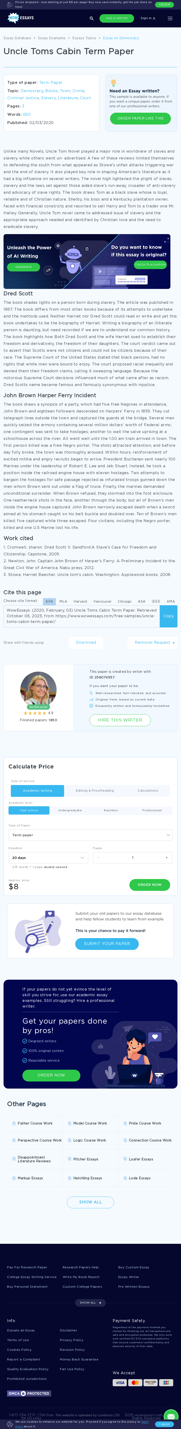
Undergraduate (70, 810)
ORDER (164, 4)
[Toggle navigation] (170, 18)
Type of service (23, 781)
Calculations (148, 791)
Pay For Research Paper (27, 1267)
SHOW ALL (88, 1302)
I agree (164, 1424)
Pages (98, 848)
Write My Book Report (81, 1277)
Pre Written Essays (134, 1287)
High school (29, 810)
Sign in (147, 18)
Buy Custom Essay (133, 1267)
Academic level (20, 803)
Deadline (15, 848)
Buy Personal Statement (27, 1287)
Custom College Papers (82, 1287)
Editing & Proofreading (95, 791)
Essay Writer (128, 1277)
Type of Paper (19, 825)
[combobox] (90, 835)
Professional (152, 810)
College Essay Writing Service (32, 1277)
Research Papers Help (81, 1267)
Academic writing (37, 791)
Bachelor (111, 810)
